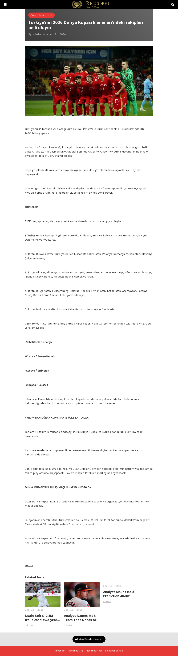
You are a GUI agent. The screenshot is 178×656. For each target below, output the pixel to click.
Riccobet (60, 650)
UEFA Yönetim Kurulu (38, 323)
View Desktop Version (90, 639)
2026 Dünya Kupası (85, 432)
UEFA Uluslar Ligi (71, 151)
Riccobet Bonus (114, 650)
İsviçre (87, 129)
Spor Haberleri (41, 15)
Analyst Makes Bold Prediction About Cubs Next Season (120, 594)
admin (37, 34)
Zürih (100, 129)
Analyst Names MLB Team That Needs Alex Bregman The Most (81, 618)
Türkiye (29, 129)
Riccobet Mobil (94, 650)
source (29, 565)
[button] (5, 4)
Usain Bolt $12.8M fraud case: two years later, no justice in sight (42, 618)
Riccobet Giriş (75, 650)
